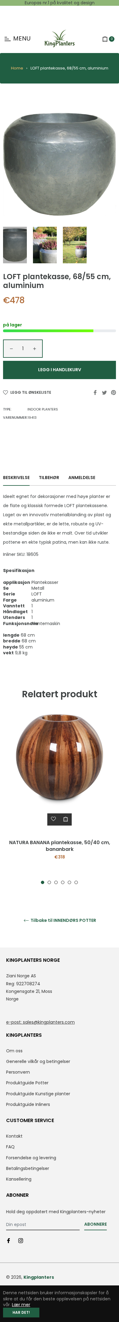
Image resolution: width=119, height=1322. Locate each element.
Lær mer (21, 1305)
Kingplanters (38, 1277)
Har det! (21, 1312)
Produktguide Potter (27, 1083)
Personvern (18, 1072)
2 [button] (49, 882)
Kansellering (18, 1179)
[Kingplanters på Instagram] (20, 1240)
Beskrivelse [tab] (16, 477)
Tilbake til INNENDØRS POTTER (63, 920)
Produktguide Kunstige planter (38, 1094)
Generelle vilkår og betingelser (38, 1061)
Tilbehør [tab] (49, 477)
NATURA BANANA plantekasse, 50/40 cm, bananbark (59, 846)
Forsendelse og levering (31, 1158)
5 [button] (69, 882)
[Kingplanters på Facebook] (8, 1240)
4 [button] (62, 882)
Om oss (14, 1051)
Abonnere (95, 1224)
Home (17, 68)
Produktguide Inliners (28, 1104)
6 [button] (76, 882)
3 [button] (56, 882)
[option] (59, 799)
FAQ (10, 1147)
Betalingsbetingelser (27, 1168)
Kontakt (14, 1136)
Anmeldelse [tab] (82, 477)
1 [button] (42, 882)
